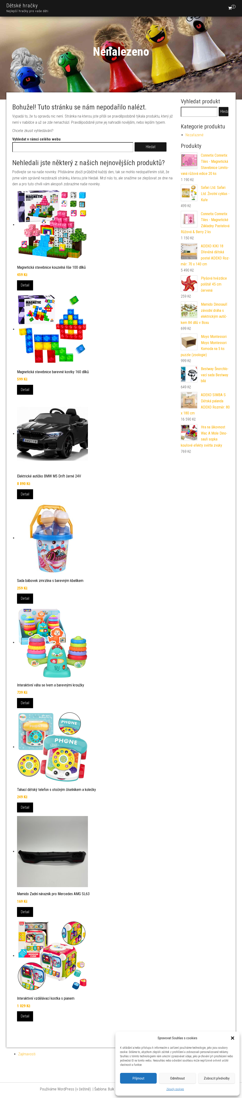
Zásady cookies (175, 1089)
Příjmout (138, 1078)
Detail (25, 285)
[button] (232, 1038)
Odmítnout (177, 1078)
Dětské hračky (22, 6)
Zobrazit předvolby (216, 1078)
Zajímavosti (26, 1054)
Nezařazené (194, 135)
